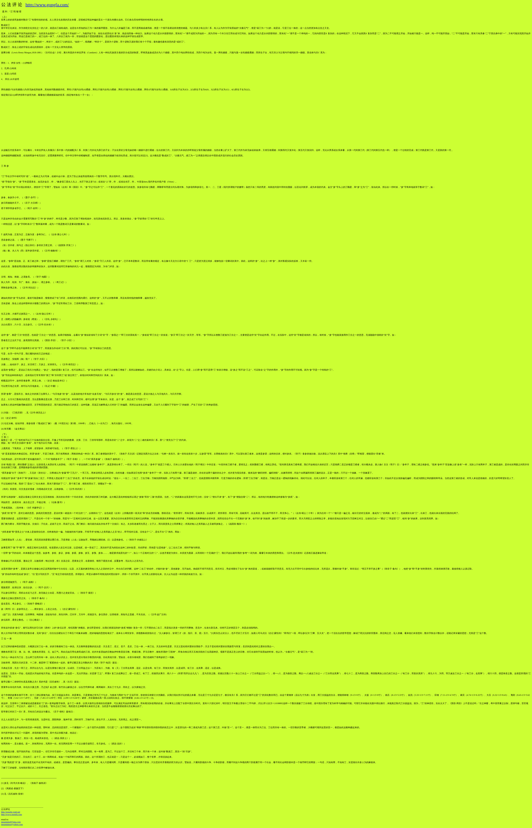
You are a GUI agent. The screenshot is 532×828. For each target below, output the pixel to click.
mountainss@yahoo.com (12, 824)
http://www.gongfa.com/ (47, 4)
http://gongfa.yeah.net (10, 812)
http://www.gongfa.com (11, 814)
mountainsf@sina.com (11, 822)
